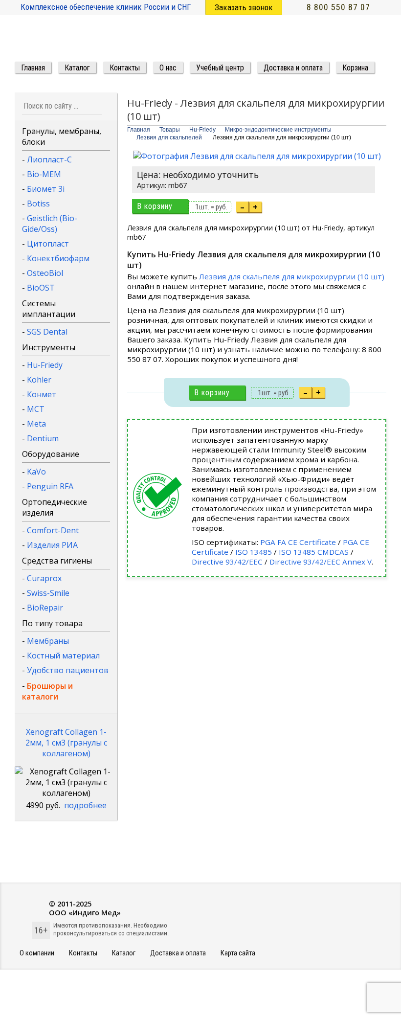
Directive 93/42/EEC (227, 561)
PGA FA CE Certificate (298, 542)
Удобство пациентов (68, 670)
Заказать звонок (244, 7)
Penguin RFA (50, 486)
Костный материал (63, 655)
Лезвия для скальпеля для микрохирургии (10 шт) (291, 276)
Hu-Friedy (45, 365)
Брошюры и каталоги (47, 691)
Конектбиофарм (58, 258)
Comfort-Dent (53, 530)
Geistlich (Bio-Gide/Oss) (49, 223)
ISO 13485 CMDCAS (314, 552)
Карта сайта (238, 953)
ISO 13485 (253, 552)
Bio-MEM (44, 174)
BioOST (41, 287)
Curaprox (44, 578)
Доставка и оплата (178, 953)
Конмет (41, 394)
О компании (37, 953)
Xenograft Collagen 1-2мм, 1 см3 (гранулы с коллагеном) (66, 742)
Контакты (83, 953)
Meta (36, 423)
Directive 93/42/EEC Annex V (320, 561)
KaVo (36, 471)
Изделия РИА (52, 545)
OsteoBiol (45, 273)
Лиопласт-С (49, 159)
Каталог (123, 953)
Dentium (43, 438)
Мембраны (48, 640)
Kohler (39, 379)
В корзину (155, 206)
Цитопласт (48, 243)
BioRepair (45, 607)
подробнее (85, 805)
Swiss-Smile (48, 593)
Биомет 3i (46, 188)
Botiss (38, 203)
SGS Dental (47, 331)
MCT (36, 409)
